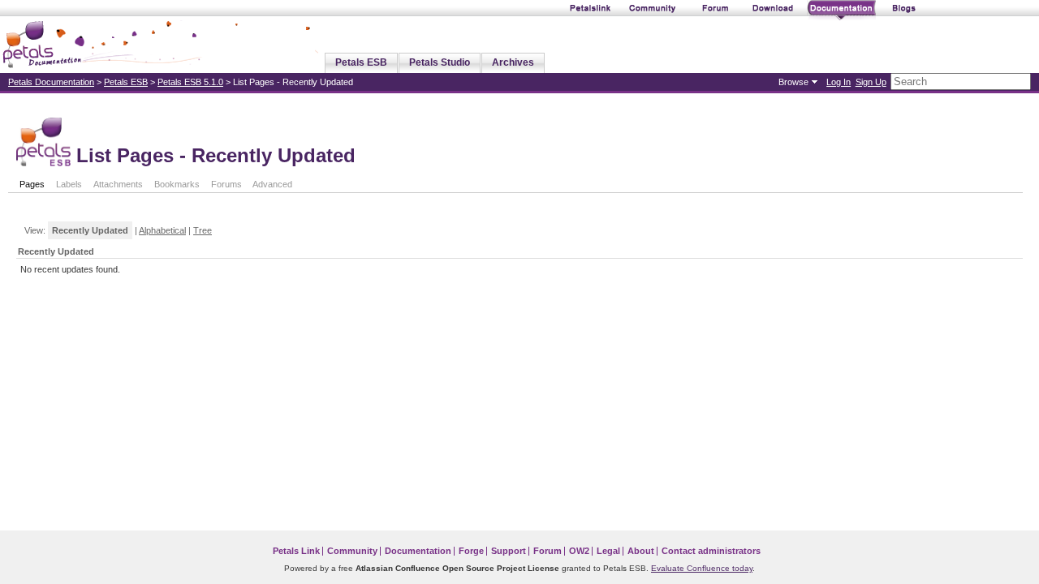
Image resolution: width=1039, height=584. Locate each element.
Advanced (272, 184)
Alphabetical (162, 230)
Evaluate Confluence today (701, 568)
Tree (202, 230)
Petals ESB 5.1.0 (190, 82)
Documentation (418, 551)
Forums (226, 184)
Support (508, 551)
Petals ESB (361, 62)
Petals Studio (439, 62)
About (640, 551)
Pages (32, 184)
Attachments (118, 184)
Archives (513, 62)
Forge (471, 551)
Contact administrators (711, 551)
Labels (69, 184)
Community (352, 551)
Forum (547, 551)
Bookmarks (177, 184)
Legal (608, 551)
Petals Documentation (51, 82)
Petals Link (296, 551)
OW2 (579, 551)
